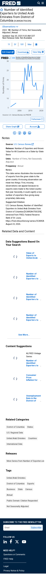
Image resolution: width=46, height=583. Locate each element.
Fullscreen (36, 119)
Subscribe (36, 527)
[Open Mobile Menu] (43, 3)
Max (29, 44)
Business (11, 489)
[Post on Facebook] (19, 132)
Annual (10, 495)
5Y (15, 44)
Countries (32, 438)
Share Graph (11, 126)
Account (33, 126)
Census (28, 489)
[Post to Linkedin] (29, 132)
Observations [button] (9, 26)
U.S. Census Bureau (23, 144)
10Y (22, 44)
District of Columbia (15, 427)
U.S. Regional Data (15, 432)
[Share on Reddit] (24, 132)
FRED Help (8, 559)
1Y (9, 44)
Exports (30, 483)
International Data (14, 444)
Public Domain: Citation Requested (22, 500)
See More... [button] (24, 335)
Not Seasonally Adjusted (18, 506)
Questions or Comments (14, 554)
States (30, 427)
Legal (5, 566)
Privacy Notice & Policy (13, 570)
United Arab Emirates (16, 438)
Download (22, 52)
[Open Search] (39, 3)
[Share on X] (14, 132)
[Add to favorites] (1, 9)
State (20, 489)
